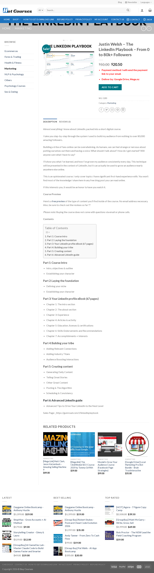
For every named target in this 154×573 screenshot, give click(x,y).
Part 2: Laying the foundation (62, 240)
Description (50, 122)
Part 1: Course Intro (57, 236)
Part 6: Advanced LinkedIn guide (63, 254)
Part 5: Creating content (59, 251)
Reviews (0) (65, 122)
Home (7, 19)
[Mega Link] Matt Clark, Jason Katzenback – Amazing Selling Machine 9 (54, 465)
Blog (120, 2)
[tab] (50, 122)
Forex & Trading (13, 56)
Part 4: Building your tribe (60, 247)
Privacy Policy (83, 19)
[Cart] (150, 10)
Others (8, 80)
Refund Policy (65, 19)
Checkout (7, 564)
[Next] (149, 456)
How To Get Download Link (38, 19)
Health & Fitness (13, 62)
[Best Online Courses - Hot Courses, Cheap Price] (17, 10)
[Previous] (43, 456)
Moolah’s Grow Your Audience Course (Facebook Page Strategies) (107, 466)
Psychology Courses (15, 85)
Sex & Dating (11, 91)
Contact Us (117, 19)
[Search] (128, 10)
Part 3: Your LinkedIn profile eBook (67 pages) (70, 243)
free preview (58, 201)
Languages (145, 2)
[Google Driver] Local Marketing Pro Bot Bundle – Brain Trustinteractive (135, 466)
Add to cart (110, 87)
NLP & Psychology (14, 74)
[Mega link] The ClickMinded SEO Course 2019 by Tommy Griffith (82, 465)
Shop (15, 19)
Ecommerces (11, 51)
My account (101, 19)
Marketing (23, 28)
